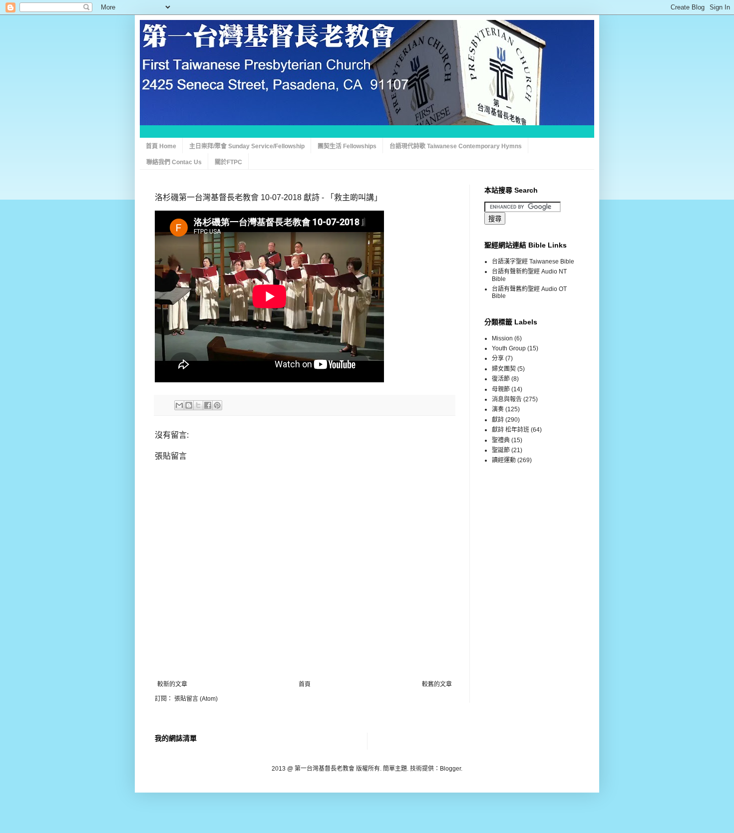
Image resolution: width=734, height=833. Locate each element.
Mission (502, 338)
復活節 (501, 378)
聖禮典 (501, 440)
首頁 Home (161, 146)
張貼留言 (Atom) (196, 698)
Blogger (450, 768)
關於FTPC (228, 162)
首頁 (305, 684)
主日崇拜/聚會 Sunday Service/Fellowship (247, 146)
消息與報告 (507, 399)
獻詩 (498, 419)
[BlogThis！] (189, 405)
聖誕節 (501, 450)
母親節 (501, 389)
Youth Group (509, 348)
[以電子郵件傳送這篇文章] (179, 405)
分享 (498, 358)
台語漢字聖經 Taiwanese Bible (533, 261)
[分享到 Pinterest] (217, 405)
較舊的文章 (437, 684)
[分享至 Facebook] (208, 405)
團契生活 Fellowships (347, 146)
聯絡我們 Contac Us (174, 162)
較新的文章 (172, 684)
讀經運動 (504, 460)
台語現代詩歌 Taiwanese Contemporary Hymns (455, 146)
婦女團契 (504, 368)
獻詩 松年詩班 (510, 429)
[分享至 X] (198, 405)
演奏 (498, 409)
